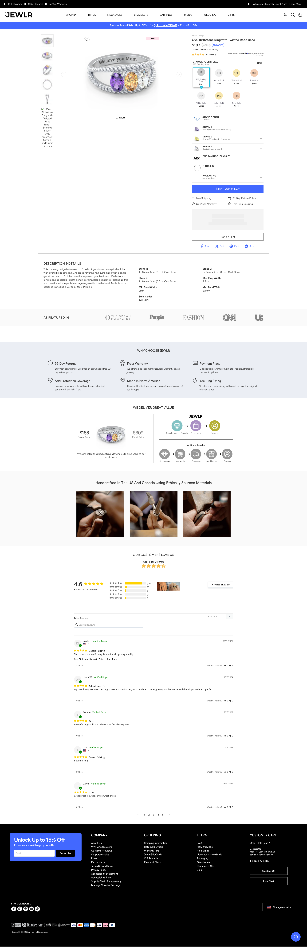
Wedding (210, 14)
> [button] (169, 814)
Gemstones (203, 862)
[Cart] (300, 15)
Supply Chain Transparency (106, 881)
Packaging (202, 858)
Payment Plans (152, 862)
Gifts (231, 14)
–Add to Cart (228, 189)
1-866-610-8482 (259, 860)
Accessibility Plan (101, 877)
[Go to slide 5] (47, 99)
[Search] (293, 15)
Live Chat (268, 881)
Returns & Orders (153, 846)
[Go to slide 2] (47, 55)
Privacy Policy (98, 869)
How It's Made (205, 846)
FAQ (199, 843)
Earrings (166, 14)
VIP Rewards (151, 858)
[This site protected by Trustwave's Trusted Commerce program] (32, 925)
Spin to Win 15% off (165, 25)
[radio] (201, 77)
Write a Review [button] (222, 584)
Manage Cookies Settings (105, 885)
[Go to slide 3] (47, 70)
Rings (92, 14)
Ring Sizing (203, 850)
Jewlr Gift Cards (153, 854)
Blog (199, 869)
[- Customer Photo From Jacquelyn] (174, 586)
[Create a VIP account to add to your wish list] (87, 39)
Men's (188, 14)
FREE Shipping (14, 4)
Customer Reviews (101, 850)
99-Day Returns (35, 4)
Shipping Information (156, 843)
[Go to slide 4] (47, 84)
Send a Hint (227, 236)
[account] (285, 15)
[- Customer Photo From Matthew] (163, 586)
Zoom (122, 118)
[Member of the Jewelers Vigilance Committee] (50, 925)
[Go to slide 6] (47, 127)
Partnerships (98, 862)
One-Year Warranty (57, 4)
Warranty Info (151, 850)
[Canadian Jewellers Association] (64, 925)
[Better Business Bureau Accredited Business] (16, 925)
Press (94, 858)
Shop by (71, 14)
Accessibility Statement (104, 873)
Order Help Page (259, 843)
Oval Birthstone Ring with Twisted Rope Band (95, 659)
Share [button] (80, 665)
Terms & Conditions (102, 866)
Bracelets (141, 14)
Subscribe (65, 853)
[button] (226, 665)
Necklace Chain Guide (209, 854)
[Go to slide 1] (47, 40)
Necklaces (114, 14)
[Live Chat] (296, 937)
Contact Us (268, 871)
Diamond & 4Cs (205, 866)
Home (194, 35)
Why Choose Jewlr (101, 846)
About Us (96, 843)
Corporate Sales (100, 854)
